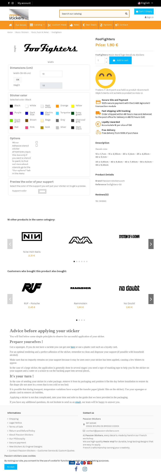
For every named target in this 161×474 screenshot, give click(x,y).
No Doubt (129, 303)
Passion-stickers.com (113, 181)
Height (16, 85)
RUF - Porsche (32, 303)
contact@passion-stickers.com (102, 430)
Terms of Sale (16, 426)
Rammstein (80, 303)
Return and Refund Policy (22, 430)
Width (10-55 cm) (22, 73)
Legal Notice (15, 422)
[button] (37, 25)
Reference (100, 184)
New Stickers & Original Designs (25, 446)
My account (24, 3)
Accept (10, 467)
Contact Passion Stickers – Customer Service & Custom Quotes (42, 450)
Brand (98, 181)
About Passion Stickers (21, 434)
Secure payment (17, 442)
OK (17, 79)
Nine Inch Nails (32, 251)
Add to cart (122, 60)
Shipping (13, 419)
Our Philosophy (17, 438)
